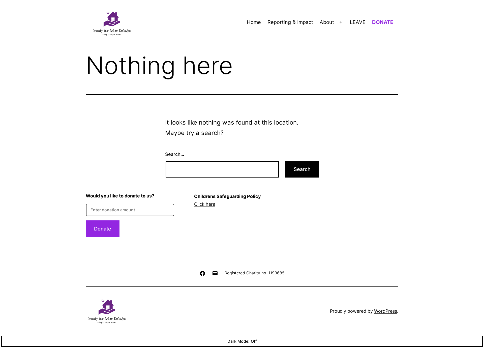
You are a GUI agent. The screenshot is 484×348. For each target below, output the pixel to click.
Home (254, 22)
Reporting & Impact (290, 22)
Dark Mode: (238, 341)
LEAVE (358, 22)
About (327, 22)
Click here (204, 204)
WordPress (385, 311)
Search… (174, 154)
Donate (102, 229)
